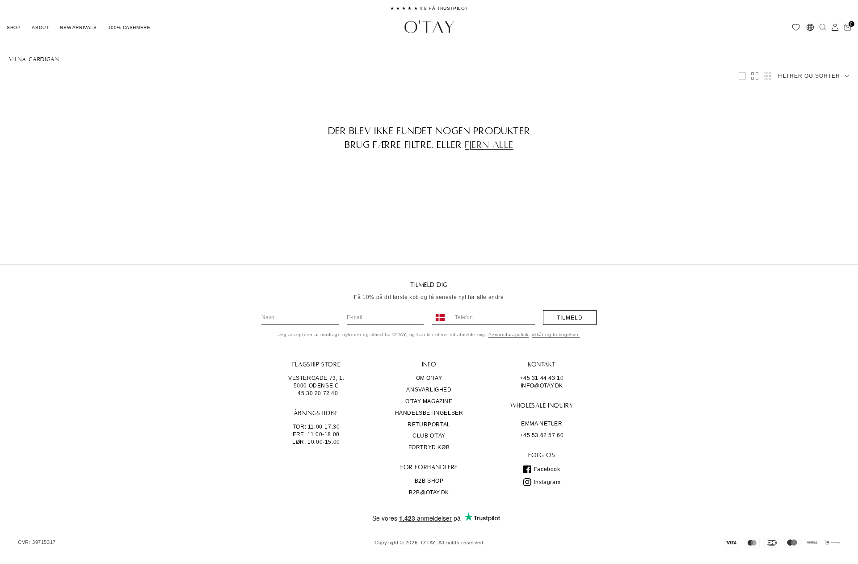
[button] (14, 27)
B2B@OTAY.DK (429, 492)
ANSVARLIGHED (428, 390)
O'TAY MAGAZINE (428, 401)
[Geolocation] (810, 27)
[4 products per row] (754, 76)
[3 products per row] (742, 76)
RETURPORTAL (429, 424)
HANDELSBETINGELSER (429, 413)
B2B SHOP (429, 481)
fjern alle (489, 144)
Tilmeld (570, 318)
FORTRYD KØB (429, 447)
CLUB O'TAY (429, 436)
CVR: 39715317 (37, 542)
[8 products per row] (767, 76)
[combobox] (439, 317)
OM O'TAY (429, 378)
